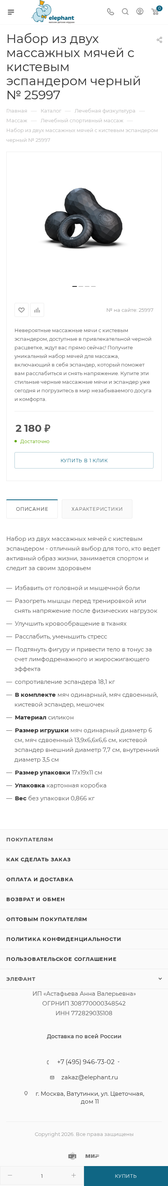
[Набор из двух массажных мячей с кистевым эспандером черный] (84, 221)
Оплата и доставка (39, 879)
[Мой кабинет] (139, 12)
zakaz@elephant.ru (89, 1077)
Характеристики (97, 509)
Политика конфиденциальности (64, 939)
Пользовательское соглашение (61, 959)
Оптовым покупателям (47, 919)
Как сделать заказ (38, 859)
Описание (32, 509)
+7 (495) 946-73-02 (85, 1062)
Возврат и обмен (35, 899)
